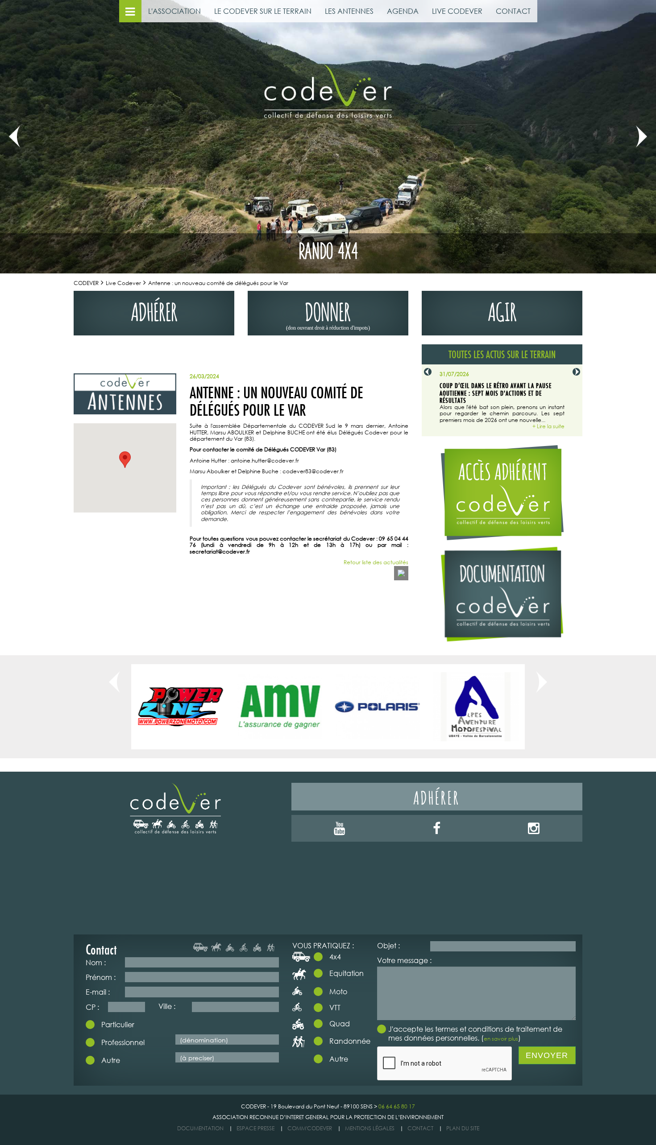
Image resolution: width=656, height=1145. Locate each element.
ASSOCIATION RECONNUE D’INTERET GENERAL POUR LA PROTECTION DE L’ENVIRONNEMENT (328, 1117)
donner (328, 314)
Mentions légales (369, 1128)
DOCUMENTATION (200, 1128)
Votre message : (404, 960)
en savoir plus (501, 1038)
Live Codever (123, 283)
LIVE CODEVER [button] (457, 11)
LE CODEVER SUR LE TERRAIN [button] (262, 11)
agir (502, 310)
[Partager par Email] (401, 573)
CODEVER (86, 283)
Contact (420, 1128)
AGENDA (403, 11)
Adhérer (436, 796)
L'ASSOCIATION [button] (174, 11)
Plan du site (462, 1128)
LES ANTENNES (349, 11)
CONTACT (513, 11)
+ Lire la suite (548, 426)
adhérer (154, 310)
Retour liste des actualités (376, 562)
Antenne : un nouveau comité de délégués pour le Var (218, 283)
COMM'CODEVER (309, 1128)
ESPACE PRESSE (255, 1128)
